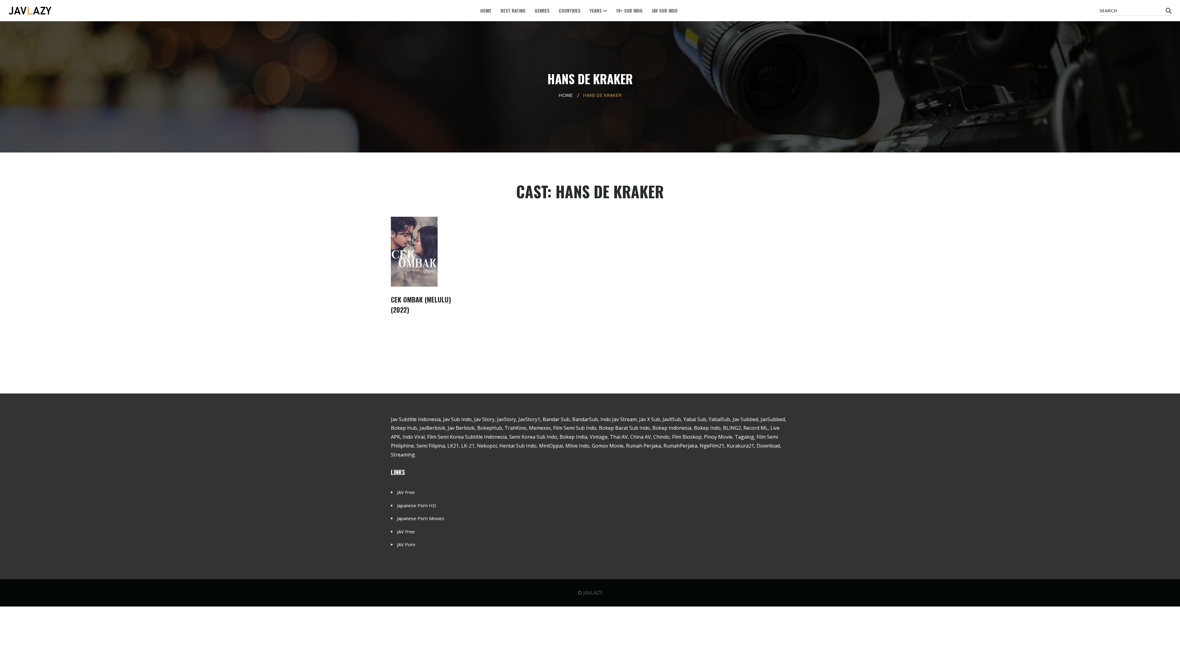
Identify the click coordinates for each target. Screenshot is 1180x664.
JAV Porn (406, 544)
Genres (542, 10)
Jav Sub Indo (665, 10)
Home (485, 10)
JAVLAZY (593, 592)
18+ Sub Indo (629, 10)
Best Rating (513, 10)
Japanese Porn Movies (420, 518)
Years (596, 10)
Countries (569, 10)
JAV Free (406, 492)
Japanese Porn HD (416, 505)
